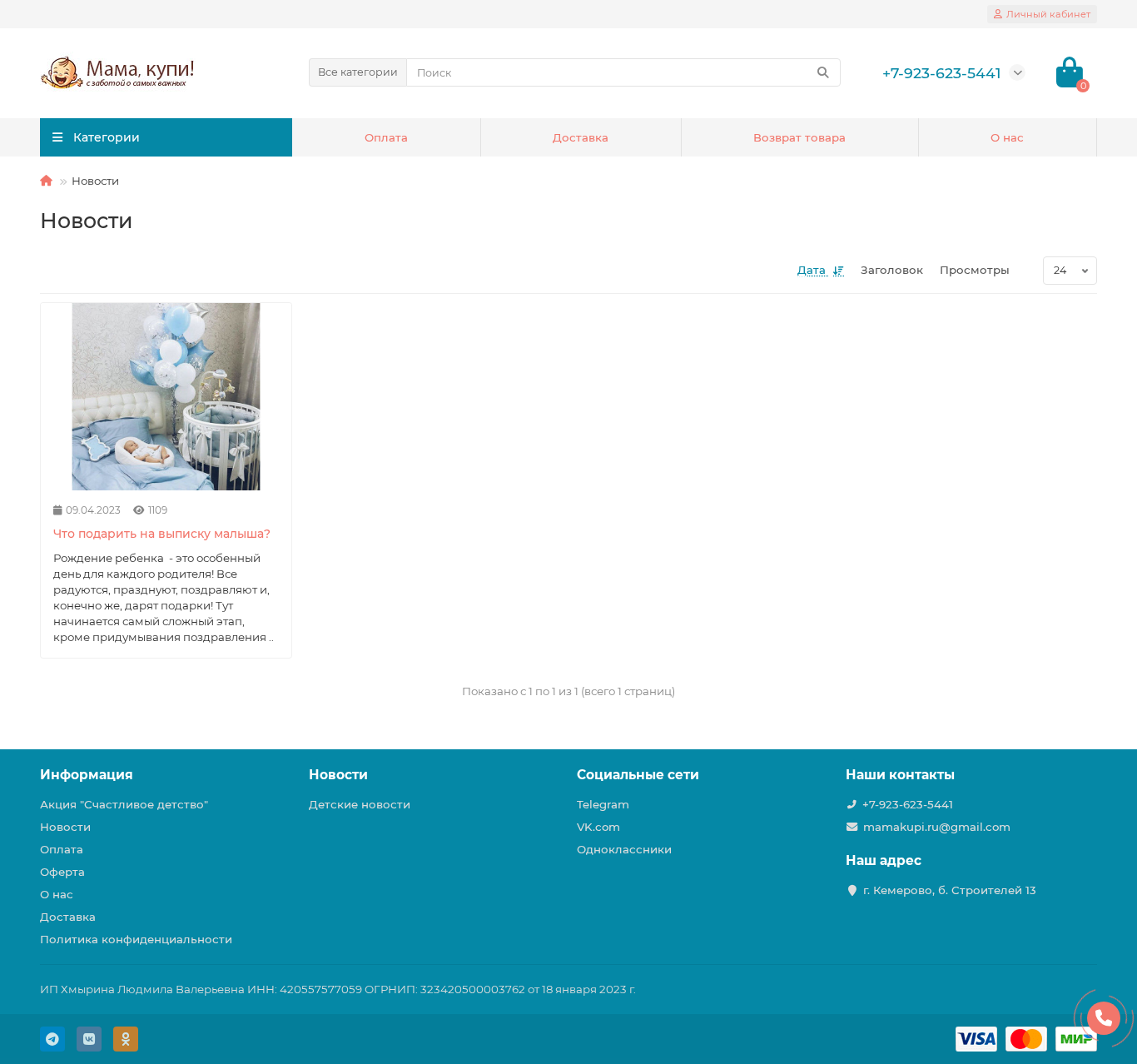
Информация (86, 775)
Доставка (580, 137)
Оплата (386, 137)
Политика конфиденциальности (136, 939)
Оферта (62, 871)
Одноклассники (624, 849)
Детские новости (359, 804)
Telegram (603, 804)
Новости (65, 826)
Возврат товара (799, 137)
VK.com (598, 826)
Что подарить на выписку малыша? (162, 533)
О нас (1007, 137)
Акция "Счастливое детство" (124, 804)
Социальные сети (638, 775)
